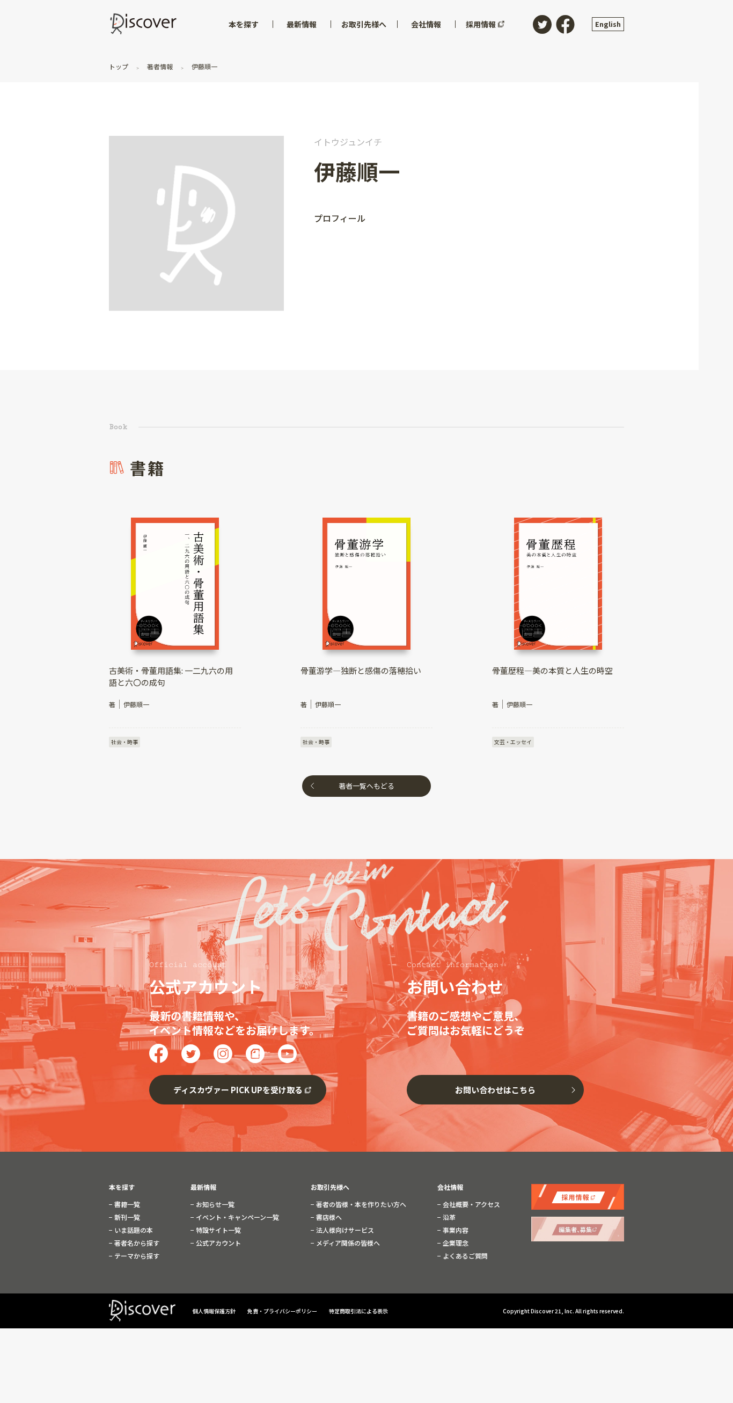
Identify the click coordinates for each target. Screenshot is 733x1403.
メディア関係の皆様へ (347, 1243)
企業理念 (454, 1243)
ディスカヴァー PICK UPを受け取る (238, 1089)
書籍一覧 (126, 1204)
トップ (119, 66)
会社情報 (450, 1187)
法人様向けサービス (344, 1230)
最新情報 (203, 1187)
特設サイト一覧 (217, 1230)
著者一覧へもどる (366, 786)
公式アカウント (217, 1243)
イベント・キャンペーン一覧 (236, 1217)
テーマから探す (136, 1256)
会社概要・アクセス (470, 1204)
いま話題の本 (133, 1230)
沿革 (448, 1217)
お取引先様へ (330, 1187)
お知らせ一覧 (214, 1204)
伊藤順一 (203, 66)
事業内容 (454, 1230)
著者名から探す (136, 1243)
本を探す (122, 1187)
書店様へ (328, 1217)
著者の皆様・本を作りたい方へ (360, 1204)
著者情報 (159, 66)
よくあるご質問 (464, 1256)
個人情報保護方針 (215, 1311)
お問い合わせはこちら (495, 1089)
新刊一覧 (126, 1217)
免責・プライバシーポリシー (282, 1311)
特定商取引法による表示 (358, 1311)
